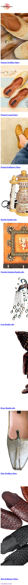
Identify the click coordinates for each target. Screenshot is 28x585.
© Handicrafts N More (6, 583)
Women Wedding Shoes (10, 62)
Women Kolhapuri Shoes (11, 167)
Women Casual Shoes (9, 115)
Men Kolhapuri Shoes (9, 579)
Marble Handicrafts (9, 220)
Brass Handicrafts (8, 408)
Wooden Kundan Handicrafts (12, 272)
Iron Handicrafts (7, 324)
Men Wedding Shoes (9, 473)
